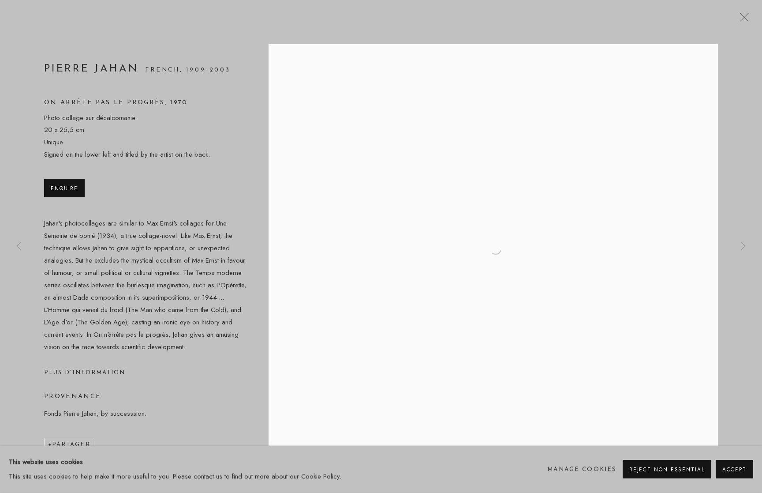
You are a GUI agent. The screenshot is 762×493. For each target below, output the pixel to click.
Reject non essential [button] (667, 470)
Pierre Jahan (93, 69)
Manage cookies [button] (581, 469)
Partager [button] (71, 445)
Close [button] (742, 19)
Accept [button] (734, 470)
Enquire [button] (64, 188)
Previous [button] (19, 246)
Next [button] (743, 246)
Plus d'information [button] (84, 373)
